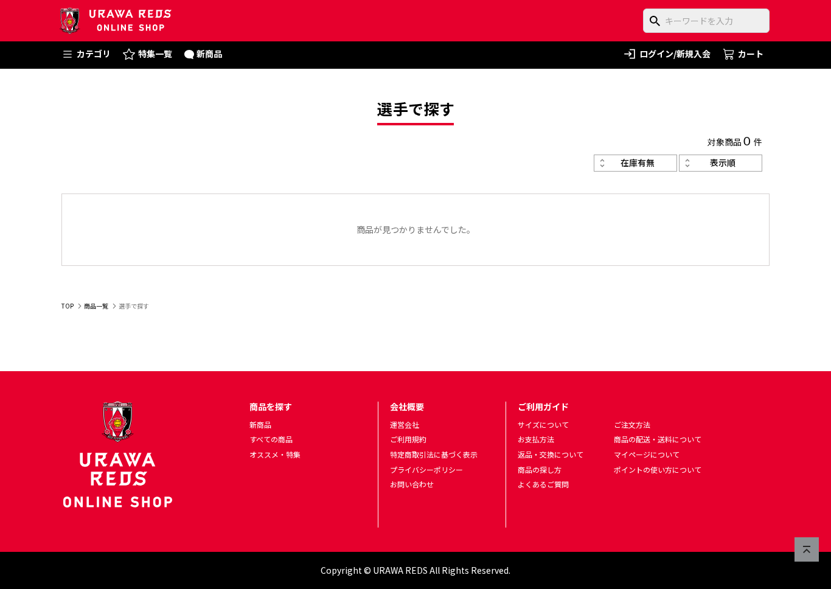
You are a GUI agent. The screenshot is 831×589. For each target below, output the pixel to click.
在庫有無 (638, 162)
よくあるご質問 (543, 484)
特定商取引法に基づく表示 (434, 454)
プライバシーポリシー (426, 469)
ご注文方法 (632, 424)
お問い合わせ (412, 484)
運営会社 (404, 424)
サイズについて (543, 424)
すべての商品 (271, 439)
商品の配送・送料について (657, 439)
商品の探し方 (540, 469)
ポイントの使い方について (657, 469)
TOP (67, 305)
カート (750, 53)
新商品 (209, 53)
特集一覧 (155, 53)
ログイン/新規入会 (675, 53)
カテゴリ (94, 53)
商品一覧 (96, 305)
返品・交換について (550, 454)
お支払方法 (536, 439)
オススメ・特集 (275, 454)
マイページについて (647, 454)
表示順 (722, 162)
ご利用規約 (408, 439)
